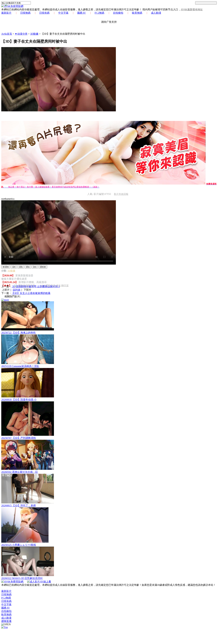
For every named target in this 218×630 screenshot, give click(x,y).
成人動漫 (156, 12)
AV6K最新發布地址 (192, 9)
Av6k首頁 (6, 33)
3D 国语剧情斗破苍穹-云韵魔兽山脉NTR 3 (35, 286)
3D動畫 (34, 33)
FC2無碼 (99, 12)
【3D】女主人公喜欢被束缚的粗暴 (30, 293)
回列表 (16, 289)
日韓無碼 (25, 12)
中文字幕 (63, 12)
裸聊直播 (6, 621)
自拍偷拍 (118, 12)
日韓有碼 (44, 12)
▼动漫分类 (21, 33)
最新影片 (6, 12)
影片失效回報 (121, 194)
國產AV (81, 12)
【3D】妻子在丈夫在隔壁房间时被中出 (63, 33)
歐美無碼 (137, 12)
